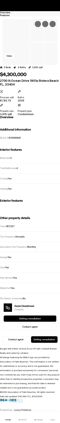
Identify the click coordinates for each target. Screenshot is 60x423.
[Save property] (45, 24)
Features (5, 15)
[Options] (38, 24)
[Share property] (53, 24)
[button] (16, 42)
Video (9, 56)
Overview (5, 12)
